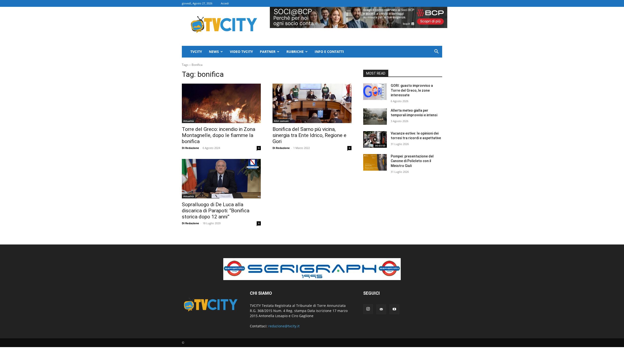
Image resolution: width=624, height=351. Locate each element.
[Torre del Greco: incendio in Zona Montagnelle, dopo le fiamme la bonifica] (221, 103)
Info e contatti (329, 51)
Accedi (225, 3)
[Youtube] (394, 309)
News (214, 51)
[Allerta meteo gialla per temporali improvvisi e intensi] (375, 116)
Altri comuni (281, 121)
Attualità (188, 121)
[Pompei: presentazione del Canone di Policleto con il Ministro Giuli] (375, 162)
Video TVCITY (241, 51)
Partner (267, 51)
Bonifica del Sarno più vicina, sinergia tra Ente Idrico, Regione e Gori (309, 135)
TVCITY (196, 51)
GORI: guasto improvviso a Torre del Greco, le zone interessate (412, 90)
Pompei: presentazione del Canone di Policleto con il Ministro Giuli (412, 161)
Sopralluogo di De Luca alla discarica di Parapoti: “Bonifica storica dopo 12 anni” (215, 211)
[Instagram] (368, 309)
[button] (436, 52)
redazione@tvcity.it (284, 326)
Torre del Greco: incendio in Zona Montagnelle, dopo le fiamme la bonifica (218, 135)
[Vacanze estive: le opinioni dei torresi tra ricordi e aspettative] (375, 139)
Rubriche (295, 51)
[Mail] (381, 309)
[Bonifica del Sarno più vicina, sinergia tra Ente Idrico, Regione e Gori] (312, 103)
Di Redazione (190, 148)
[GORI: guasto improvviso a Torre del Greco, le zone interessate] (375, 91)
